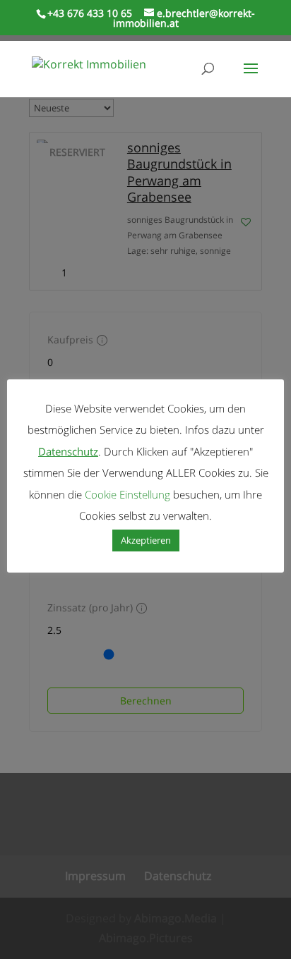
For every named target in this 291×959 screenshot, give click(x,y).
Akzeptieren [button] (146, 540)
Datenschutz (68, 451)
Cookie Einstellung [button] (127, 494)
